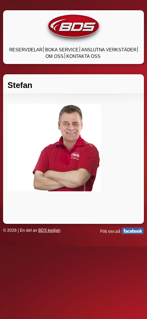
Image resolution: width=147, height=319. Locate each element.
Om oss (54, 56)
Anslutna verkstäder (108, 50)
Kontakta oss (83, 56)
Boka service (62, 50)
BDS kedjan (49, 230)
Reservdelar (25, 50)
